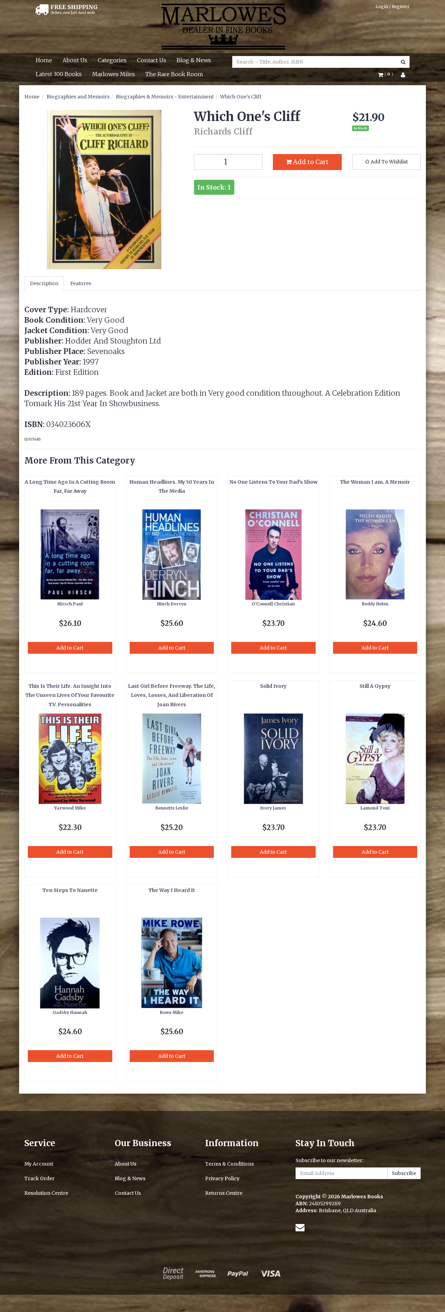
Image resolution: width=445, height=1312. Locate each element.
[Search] (403, 62)
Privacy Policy (222, 1178)
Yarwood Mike (70, 808)
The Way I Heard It (171, 890)
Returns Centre (223, 1193)
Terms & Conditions (229, 1164)
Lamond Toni (375, 808)
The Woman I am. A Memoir (375, 482)
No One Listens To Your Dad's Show (273, 482)
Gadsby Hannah (69, 1012)
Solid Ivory (273, 686)
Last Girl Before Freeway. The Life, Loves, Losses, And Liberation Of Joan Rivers (171, 695)
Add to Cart (310, 162)
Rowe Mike (171, 1012)
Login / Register (392, 6)
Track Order (39, 1178)
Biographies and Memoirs (78, 97)
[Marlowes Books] (222, 26)
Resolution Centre (46, 1193)
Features (80, 283)
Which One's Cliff (240, 97)
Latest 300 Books (59, 74)
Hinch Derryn (171, 603)
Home (44, 60)
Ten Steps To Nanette (70, 890)
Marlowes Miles (113, 74)
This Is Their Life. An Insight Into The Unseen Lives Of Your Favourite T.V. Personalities (69, 695)
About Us (75, 60)
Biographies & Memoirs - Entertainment (165, 97)
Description (44, 283)
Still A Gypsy (374, 686)
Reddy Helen (375, 603)
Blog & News (194, 60)
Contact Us (151, 60)
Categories (112, 60)
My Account (38, 1164)
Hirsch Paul (70, 603)
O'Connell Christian (273, 603)
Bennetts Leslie (171, 808)
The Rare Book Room (174, 74)
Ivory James (273, 808)
